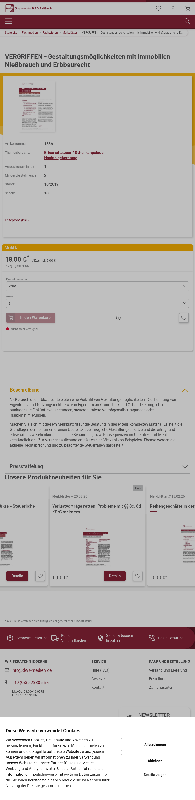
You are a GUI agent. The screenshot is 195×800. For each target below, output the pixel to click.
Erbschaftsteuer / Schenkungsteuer (74, 152)
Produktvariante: (17, 279)
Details (17, 575)
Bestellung (157, 678)
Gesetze (98, 678)
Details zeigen (155, 774)
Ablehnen (155, 760)
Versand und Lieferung (168, 670)
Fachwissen (50, 32)
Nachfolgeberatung (60, 157)
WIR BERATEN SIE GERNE (26, 661)
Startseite (11, 32)
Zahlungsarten (161, 687)
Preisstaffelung (26, 466)
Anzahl (10, 296)
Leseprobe (17, 220)
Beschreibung (25, 389)
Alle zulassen (155, 744)
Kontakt (97, 687)
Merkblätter (70, 32)
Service (98, 661)
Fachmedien (30, 32)
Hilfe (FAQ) (100, 670)
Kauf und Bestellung (169, 661)
